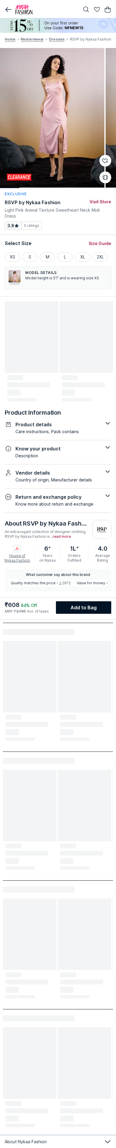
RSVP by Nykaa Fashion (32, 202)
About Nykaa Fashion (26, 1141)
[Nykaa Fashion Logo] (46, 9)
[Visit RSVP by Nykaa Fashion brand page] (102, 529)
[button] (8, 9)
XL (82, 256)
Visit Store (100, 201)
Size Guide (100, 243)
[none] (58, 25)
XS (12, 256)
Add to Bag (83, 608)
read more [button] (62, 537)
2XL (100, 256)
